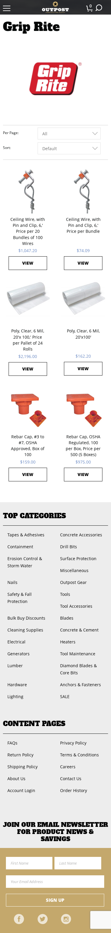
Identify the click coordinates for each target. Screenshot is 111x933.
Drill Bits (68, 546)
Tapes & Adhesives (25, 535)
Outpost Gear (73, 582)
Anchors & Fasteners (80, 684)
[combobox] (69, 133)
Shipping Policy (22, 766)
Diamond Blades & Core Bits (78, 669)
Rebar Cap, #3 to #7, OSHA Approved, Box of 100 (27, 446)
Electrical (16, 642)
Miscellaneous (74, 570)
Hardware (17, 684)
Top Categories (34, 515)
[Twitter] (43, 919)
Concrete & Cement (79, 630)
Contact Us (70, 778)
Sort (6, 147)
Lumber (15, 665)
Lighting (15, 696)
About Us (16, 778)
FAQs (12, 743)
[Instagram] (66, 919)
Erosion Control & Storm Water (24, 562)
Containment (20, 546)
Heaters (67, 642)
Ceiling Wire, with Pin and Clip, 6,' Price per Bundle (83, 225)
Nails (12, 582)
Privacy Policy (73, 743)
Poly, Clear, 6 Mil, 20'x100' (83, 334)
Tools (65, 594)
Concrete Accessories (81, 535)
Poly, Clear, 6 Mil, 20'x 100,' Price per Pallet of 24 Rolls (27, 340)
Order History (73, 790)
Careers (67, 766)
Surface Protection (78, 558)
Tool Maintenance (77, 653)
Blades (66, 618)
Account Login (21, 790)
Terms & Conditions (79, 755)
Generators (18, 653)
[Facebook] (19, 919)
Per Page (10, 133)
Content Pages (34, 723)
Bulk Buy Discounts (26, 618)
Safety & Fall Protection (19, 597)
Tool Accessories (76, 606)
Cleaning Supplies (25, 630)
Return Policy (20, 755)
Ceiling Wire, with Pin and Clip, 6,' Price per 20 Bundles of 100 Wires (27, 231)
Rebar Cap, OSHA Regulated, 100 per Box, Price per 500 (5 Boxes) (83, 446)
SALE (65, 696)
